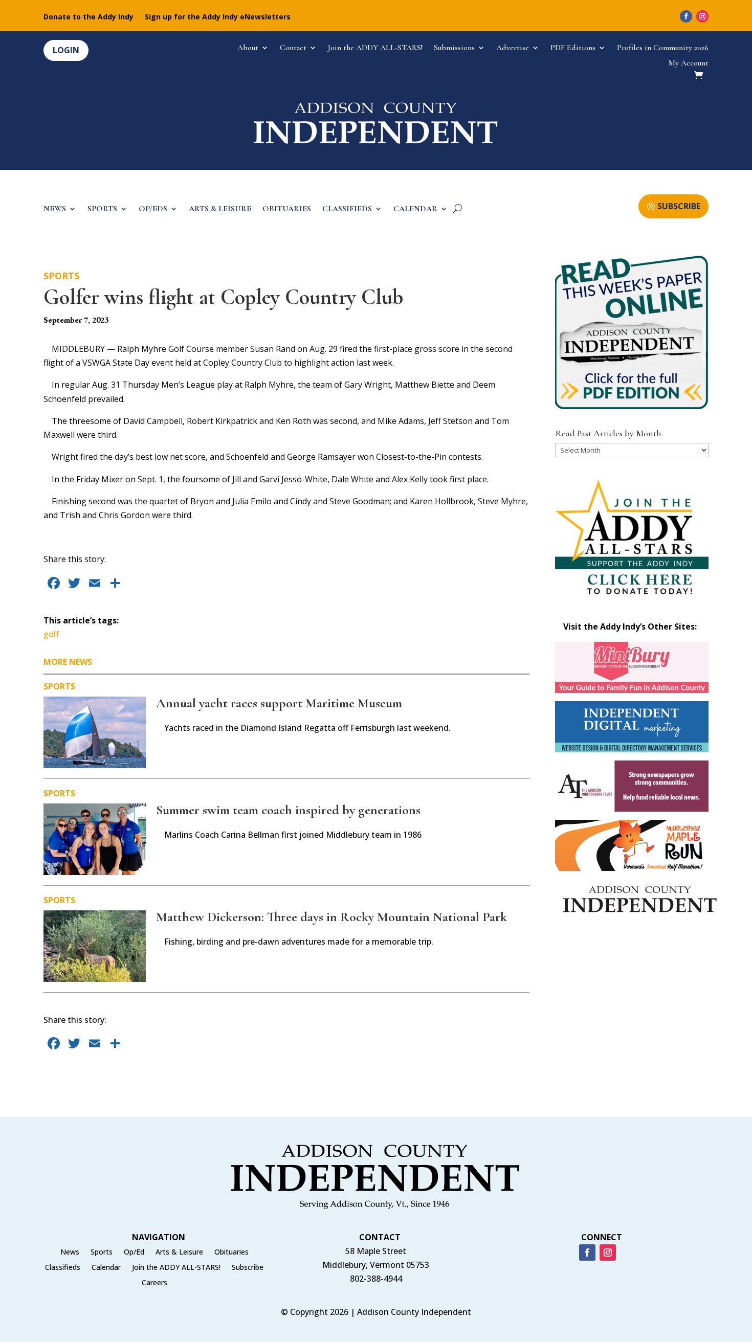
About (247, 48)
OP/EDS (153, 209)
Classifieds (62, 1268)
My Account (689, 63)
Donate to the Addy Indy (88, 17)
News (69, 1252)
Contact (293, 48)
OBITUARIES (286, 209)
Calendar (106, 1268)
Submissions (454, 48)
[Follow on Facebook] (686, 16)
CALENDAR (415, 209)
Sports (61, 276)
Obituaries (231, 1252)
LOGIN (66, 50)
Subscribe (247, 1268)
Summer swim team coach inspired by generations (288, 810)
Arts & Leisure (179, 1252)
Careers (154, 1283)
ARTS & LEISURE (220, 209)
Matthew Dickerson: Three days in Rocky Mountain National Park (331, 917)
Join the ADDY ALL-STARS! (375, 48)
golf (51, 634)
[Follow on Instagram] (702, 16)
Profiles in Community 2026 (663, 48)
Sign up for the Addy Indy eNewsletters (218, 17)
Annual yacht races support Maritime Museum (279, 703)
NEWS (54, 209)
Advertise (512, 48)
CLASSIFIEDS (347, 209)
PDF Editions (572, 48)
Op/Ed (134, 1252)
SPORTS (102, 209)
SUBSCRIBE (678, 206)
